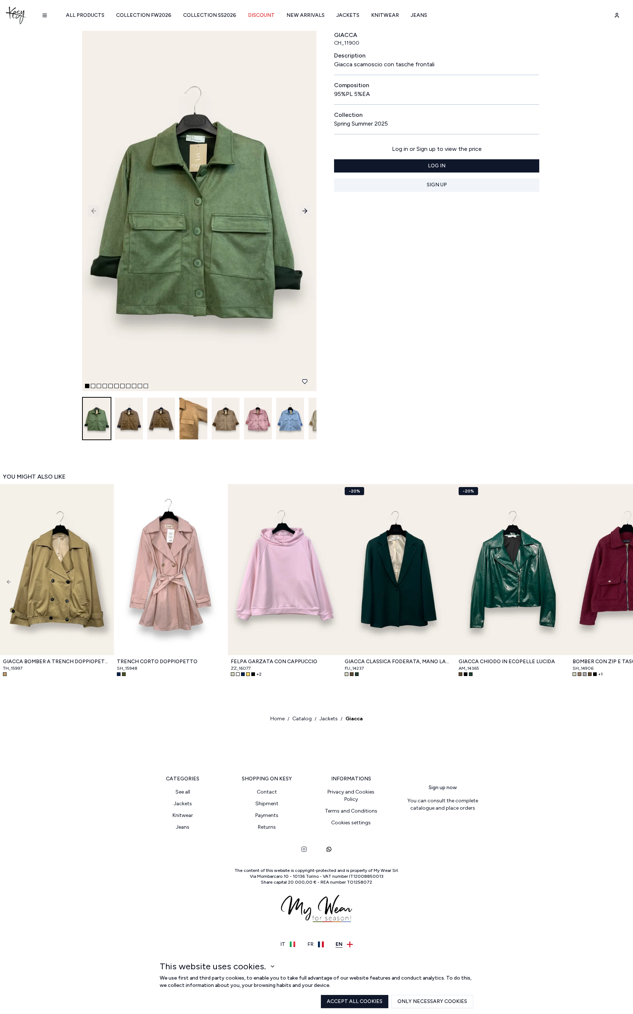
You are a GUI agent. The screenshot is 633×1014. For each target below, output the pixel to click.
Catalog (302, 719)
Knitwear (385, 15)
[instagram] (304, 849)
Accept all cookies (354, 1001)
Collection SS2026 (209, 15)
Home (277, 719)
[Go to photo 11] (146, 386)
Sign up (437, 185)
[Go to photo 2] (93, 386)
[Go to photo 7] (122, 386)
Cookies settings (351, 823)
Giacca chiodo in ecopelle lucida (507, 661)
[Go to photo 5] (110, 386)
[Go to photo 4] (105, 386)
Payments (266, 815)
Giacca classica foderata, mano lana (399, 661)
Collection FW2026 (143, 15)
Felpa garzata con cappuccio (274, 661)
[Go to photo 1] (87, 386)
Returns (267, 827)
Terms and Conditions (351, 811)
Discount (261, 15)
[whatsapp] (329, 849)
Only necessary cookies (432, 1001)
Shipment (266, 804)
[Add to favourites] (305, 381)
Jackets (347, 15)
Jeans (419, 15)
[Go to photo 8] (128, 386)
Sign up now (443, 787)
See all (182, 792)
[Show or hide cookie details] (272, 966)
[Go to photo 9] (134, 386)
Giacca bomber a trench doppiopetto (57, 661)
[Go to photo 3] (99, 386)
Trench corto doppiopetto (157, 661)
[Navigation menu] (44, 15)
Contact (267, 792)
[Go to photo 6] (116, 386)
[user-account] (617, 15)
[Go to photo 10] (140, 386)
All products (85, 15)
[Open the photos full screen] (196, 211)
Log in (436, 166)
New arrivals (305, 15)
